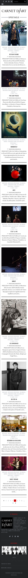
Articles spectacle (13, 47)
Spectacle (11, 50)
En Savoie (22, 88)
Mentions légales (6, 567)
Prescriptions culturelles (16, 49)
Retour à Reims (14, 54)
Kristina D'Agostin (15, 56)
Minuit (14, 281)
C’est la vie (14, 231)
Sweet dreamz (14, 479)
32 (13, 503)
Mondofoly (14, 147)
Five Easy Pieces (14, 96)
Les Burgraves (14, 343)
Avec (14, 190)
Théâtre (16, 50)
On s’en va (14, 399)
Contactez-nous (6, 563)
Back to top (13, 574)
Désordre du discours (14, 440)
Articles (4, 47)
